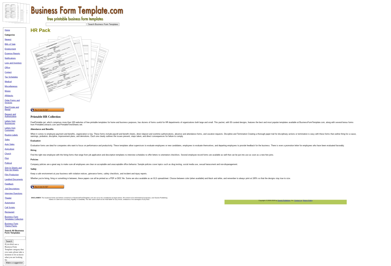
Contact (8, 72)
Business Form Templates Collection (14, 218)
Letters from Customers (10, 129)
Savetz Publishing (284, 200)
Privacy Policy (307, 200)
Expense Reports (12, 53)
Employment (10, 49)
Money (8, 91)
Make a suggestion (14, 263)
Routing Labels (11, 135)
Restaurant (9, 212)
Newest (8, 39)
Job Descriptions (12, 189)
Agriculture (9, 149)
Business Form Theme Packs (11, 225)
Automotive (10, 203)
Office (7, 67)
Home (7, 30)
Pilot (7, 158)
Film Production (12, 175)
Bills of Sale (10, 44)
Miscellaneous (11, 86)
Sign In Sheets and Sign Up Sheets (13, 169)
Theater (8, 198)
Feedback (9, 184)
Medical (8, 81)
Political (8, 163)
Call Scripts (10, 207)
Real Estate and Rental (12, 108)
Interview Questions (13, 193)
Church (8, 153)
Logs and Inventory (13, 63)
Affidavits (9, 95)
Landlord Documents (14, 179)
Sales (7, 139)
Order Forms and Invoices (12, 101)
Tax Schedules (11, 77)
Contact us (298, 200)
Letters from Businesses (10, 122)
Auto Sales (10, 144)
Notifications (10, 58)
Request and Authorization (10, 115)
